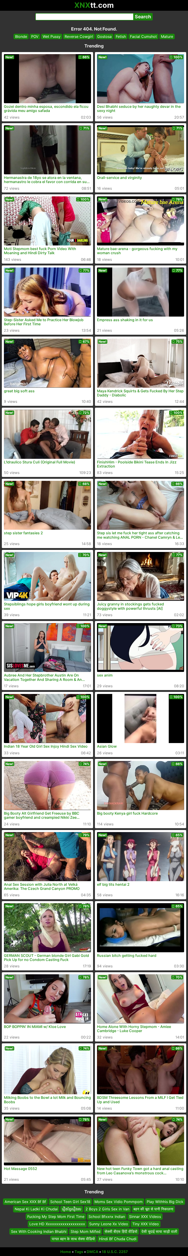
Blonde (21, 36)
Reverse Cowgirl (79, 36)
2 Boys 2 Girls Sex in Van (107, 1209)
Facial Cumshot (143, 36)
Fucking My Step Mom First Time (55, 1216)
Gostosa (104, 36)
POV (35, 36)
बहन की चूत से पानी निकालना (153, 1209)
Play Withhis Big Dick (165, 1201)
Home (65, 1252)
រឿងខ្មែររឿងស (71, 1209)
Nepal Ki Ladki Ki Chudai (36, 1209)
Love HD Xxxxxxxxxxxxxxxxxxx (57, 1224)
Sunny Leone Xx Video (108, 1224)
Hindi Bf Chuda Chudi (117, 1239)
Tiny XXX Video (145, 1224)
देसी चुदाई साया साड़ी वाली (159, 1231)
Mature (167, 36)
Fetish (121, 36)
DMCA (92, 1252)
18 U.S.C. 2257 (115, 1252)
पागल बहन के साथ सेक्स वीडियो (73, 1239)
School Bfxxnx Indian (106, 1216)
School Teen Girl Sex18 (70, 1201)
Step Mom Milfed (85, 1231)
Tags (79, 1252)
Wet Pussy (52, 36)
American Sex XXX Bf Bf (25, 1201)
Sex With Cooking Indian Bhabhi (38, 1231)
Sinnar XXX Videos (145, 1216)
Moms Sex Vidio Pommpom (118, 1201)
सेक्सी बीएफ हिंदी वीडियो (121, 1231)
